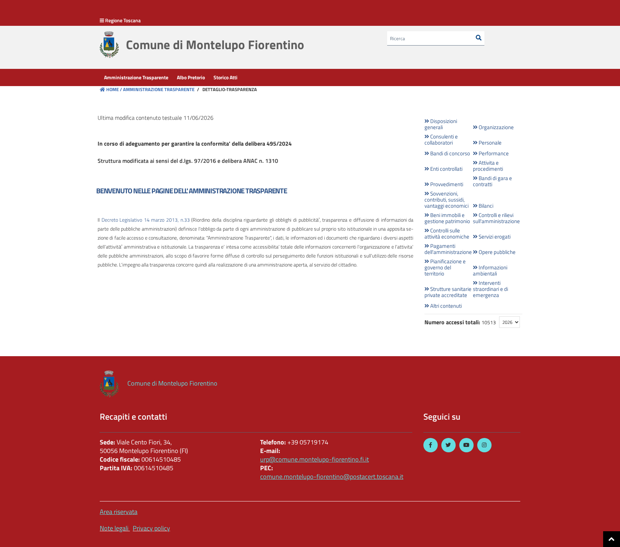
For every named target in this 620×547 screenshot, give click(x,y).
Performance (493, 153)
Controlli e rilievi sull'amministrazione (496, 218)
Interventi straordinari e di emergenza (490, 289)
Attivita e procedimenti (488, 166)
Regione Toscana (123, 20)
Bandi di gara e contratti (492, 181)
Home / (114, 89)
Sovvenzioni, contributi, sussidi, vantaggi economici (446, 199)
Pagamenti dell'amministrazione (447, 249)
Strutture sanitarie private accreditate (447, 292)
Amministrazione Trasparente (158, 89)
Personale (490, 143)
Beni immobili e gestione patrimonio (447, 218)
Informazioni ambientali (490, 270)
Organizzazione (496, 127)
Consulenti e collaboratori (441, 139)
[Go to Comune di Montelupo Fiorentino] (109, 44)
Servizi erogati (494, 237)
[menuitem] (136, 77)
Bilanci (485, 206)
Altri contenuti (445, 306)
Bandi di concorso (449, 153)
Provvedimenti (446, 184)
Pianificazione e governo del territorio (445, 267)
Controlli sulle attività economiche (446, 233)
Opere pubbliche (497, 252)
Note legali (114, 528)
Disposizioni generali (440, 124)
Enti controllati (445, 169)
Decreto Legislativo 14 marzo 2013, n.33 (146, 219)
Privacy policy (151, 528)
